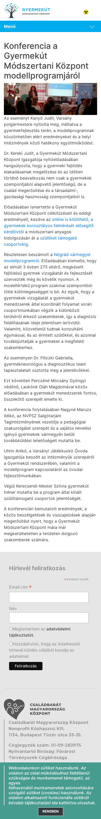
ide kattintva (64, 802)
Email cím (20, 587)
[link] (50, 26)
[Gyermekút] (27, 10)
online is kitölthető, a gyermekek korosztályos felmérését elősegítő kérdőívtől (49, 225)
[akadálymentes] (92, 11)
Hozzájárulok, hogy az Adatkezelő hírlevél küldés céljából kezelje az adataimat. (44, 650)
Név (13, 608)
